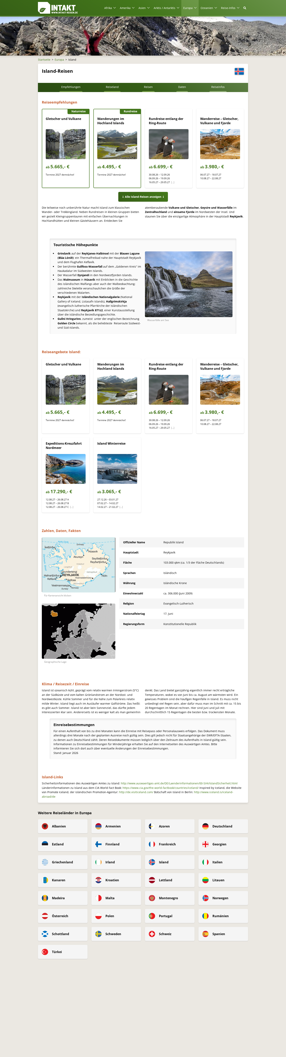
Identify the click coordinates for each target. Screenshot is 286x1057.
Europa (59, 59)
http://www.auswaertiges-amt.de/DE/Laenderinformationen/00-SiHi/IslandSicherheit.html (179, 783)
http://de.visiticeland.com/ (136, 792)
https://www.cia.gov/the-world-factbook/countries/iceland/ (161, 788)
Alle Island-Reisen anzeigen (143, 197)
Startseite (44, 59)
